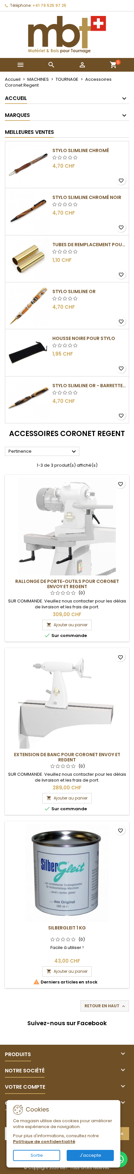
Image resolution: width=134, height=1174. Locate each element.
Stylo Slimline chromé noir (86, 197)
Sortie (37, 1155)
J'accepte (90, 1155)
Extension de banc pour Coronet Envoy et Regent (67, 757)
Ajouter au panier (67, 625)
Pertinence (43, 452)
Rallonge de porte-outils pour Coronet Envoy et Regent (67, 584)
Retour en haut (105, 1006)
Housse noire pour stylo (83, 338)
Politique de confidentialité (44, 1142)
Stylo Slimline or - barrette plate (89, 385)
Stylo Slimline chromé (80, 150)
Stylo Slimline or (74, 291)
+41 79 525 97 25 (49, 5)
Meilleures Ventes (29, 132)
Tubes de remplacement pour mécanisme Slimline (89, 244)
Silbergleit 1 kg (67, 928)
